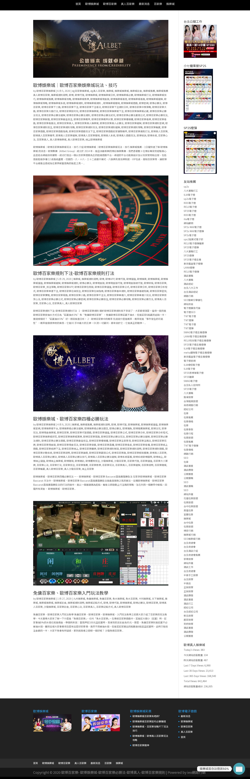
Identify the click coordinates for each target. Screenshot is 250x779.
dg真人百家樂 (97, 91)
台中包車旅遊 (191, 506)
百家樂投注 (69, 465)
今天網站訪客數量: (194, 655)
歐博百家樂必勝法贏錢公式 (130, 115)
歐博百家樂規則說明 (130, 448)
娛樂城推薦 (149, 91)
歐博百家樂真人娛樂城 (87, 123)
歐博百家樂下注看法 (90, 107)
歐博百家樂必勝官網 (75, 299)
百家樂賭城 (160, 465)
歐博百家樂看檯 (141, 444)
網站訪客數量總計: (194, 686)
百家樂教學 (95, 465)
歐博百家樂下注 (70, 107)
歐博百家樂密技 (158, 291)
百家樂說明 (147, 465)
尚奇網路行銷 (191, 405)
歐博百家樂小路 (77, 295)
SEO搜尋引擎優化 (193, 300)
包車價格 (188, 421)
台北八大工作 (191, 287)
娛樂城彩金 (136, 91)
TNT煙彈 (189, 320)
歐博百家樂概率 (82, 119)
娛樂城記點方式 (94, 602)
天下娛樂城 (158, 598)
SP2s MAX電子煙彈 (194, 231)
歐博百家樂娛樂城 (45, 91)
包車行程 (188, 433)
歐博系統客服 (125, 456)
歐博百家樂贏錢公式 (100, 452)
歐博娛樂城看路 (136, 99)
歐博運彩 (79, 461)
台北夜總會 (190, 543)
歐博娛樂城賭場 (111, 103)
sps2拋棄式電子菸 (193, 239)
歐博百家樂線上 (70, 448)
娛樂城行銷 (190, 534)
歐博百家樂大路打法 (47, 111)
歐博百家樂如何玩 (68, 111)
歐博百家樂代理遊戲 (80, 432)
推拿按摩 (188, 397)
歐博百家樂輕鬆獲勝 (138, 452)
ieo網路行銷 (196, 772)
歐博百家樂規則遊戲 (153, 448)
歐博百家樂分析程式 (157, 432)
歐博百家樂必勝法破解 (53, 115)
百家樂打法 (56, 465)
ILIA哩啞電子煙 (192, 364)
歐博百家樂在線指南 (92, 291)
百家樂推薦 (82, 465)
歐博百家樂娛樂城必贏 (137, 111)
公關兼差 (188, 474)
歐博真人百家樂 (159, 131)
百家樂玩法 (108, 465)
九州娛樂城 (79, 598)
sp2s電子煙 (190, 198)
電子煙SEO (189, 312)
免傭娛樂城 (92, 598)
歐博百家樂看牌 (142, 119)
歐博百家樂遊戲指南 (57, 131)
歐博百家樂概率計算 (102, 119)
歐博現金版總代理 (133, 283)
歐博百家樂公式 (121, 287)
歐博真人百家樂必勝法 (45, 456)
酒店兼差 (188, 465)
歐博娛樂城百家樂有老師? (146, 716)
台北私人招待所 (192, 385)
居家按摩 (188, 619)
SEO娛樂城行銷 (192, 538)
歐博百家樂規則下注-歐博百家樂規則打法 (73, 273)
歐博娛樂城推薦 (45, 99)
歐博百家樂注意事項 (120, 440)
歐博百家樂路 (119, 452)
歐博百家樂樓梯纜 (123, 119)
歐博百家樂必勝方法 (142, 299)
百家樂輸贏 (39, 469)
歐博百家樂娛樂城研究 (45, 436)
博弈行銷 (188, 530)
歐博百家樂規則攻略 (64, 127)
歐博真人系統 (108, 135)
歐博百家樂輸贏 (152, 127)
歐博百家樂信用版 (84, 287)
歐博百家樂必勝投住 (97, 299)
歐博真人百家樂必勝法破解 (102, 456)
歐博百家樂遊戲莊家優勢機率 (111, 131)
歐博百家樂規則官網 (153, 123)
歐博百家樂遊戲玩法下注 (82, 131)
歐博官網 (143, 103)
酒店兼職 (188, 275)
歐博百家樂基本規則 (115, 291)
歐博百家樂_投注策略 (44, 287)
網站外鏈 (188, 494)
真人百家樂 (128, 4)
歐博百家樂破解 (133, 123)
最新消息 (144, 4)
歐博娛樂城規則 (74, 103)
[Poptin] (239, 769)
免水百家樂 (132, 598)
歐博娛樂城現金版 (99, 99)
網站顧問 (188, 223)
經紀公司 (188, 409)
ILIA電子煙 (189, 194)
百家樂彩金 (63, 606)
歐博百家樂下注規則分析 (115, 107)
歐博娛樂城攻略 (63, 99)
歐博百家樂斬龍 (41, 119)
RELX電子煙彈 (191, 271)
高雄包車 (188, 510)
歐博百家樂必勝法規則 (78, 115)
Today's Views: (192, 649)
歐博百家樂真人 (65, 123)
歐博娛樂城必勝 (124, 95)
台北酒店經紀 (191, 292)
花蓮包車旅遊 (191, 498)
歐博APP (109, 279)
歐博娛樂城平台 (49, 428)
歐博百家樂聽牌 (88, 448)
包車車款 (188, 429)
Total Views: (191, 681)
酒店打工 (188, 603)
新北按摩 (188, 615)
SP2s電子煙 (190, 235)
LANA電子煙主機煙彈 (195, 336)
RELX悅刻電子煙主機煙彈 (197, 340)
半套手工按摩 (191, 575)
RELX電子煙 (190, 206)
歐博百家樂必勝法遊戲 (53, 440)
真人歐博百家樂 (76, 139)
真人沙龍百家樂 (72, 469)
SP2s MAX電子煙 (193, 227)
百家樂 (158, 4)
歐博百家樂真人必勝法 (112, 123)
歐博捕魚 (127, 428)
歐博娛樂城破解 (154, 99)
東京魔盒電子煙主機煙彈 (197, 356)
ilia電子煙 (189, 219)
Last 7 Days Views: (194, 665)
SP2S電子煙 (190, 211)
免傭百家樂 (105, 598)
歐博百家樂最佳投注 (61, 119)
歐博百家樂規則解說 (108, 448)
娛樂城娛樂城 (122, 91)
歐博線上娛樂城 (54, 461)
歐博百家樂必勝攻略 (120, 299)
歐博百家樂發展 (88, 444)
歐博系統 (152, 135)
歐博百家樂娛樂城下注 (112, 111)
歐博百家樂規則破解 (109, 127)
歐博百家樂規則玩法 (86, 127)
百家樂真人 (43, 139)
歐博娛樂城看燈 (119, 99)
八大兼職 (188, 279)
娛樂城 (170, 4)
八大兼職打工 (191, 190)
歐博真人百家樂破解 (66, 135)
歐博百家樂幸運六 (116, 295)
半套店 (187, 583)
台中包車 (188, 522)
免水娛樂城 (118, 598)
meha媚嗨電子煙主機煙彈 (198, 352)
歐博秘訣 (141, 135)
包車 (186, 413)
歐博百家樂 (110, 4)
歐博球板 (148, 283)
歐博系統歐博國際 (142, 456)
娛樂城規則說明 (59, 95)
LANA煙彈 (189, 267)
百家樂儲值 (146, 461)
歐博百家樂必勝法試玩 (103, 115)
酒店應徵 (188, 470)
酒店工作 (188, 567)
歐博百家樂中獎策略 (140, 107)
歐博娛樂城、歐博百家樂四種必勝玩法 (70, 418)
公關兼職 (188, 478)
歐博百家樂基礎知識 (138, 291)
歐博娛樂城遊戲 (129, 103)
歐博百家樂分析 (138, 287)
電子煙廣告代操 (192, 308)
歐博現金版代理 (114, 283)
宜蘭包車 (188, 514)
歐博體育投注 (93, 461)
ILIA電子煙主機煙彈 (194, 348)
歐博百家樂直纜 (105, 444)
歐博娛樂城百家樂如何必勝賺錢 (149, 721)
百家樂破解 (134, 465)
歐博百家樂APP (65, 287)
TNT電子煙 (190, 316)
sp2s (186, 186)
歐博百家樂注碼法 (141, 440)
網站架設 (188, 304)
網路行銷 (188, 296)
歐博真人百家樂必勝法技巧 (72, 456)
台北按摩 (188, 579)
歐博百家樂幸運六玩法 (139, 295)
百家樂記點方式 (104, 606)
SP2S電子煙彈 (191, 247)
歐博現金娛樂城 (47, 432)
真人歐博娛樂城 (58, 139)
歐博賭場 (69, 461)
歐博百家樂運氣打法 (139, 131)
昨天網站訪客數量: (194, 660)
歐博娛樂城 (92, 4)
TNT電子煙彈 (191, 445)
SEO (186, 457)
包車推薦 (188, 417)
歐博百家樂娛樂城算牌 (70, 436)
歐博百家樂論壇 (79, 452)
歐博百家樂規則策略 (132, 127)
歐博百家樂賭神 (140, 745)
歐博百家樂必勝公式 (52, 299)
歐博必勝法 (156, 103)
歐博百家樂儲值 (103, 287)
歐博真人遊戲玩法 (126, 135)
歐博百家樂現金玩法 (67, 444)
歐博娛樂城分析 (107, 95)
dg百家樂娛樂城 (80, 91)
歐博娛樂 (142, 279)
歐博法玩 (156, 428)
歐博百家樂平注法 (96, 295)
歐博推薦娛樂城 (141, 428)
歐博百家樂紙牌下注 (50, 448)
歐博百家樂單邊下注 (47, 291)
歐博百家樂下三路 (51, 107)
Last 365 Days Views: (195, 676)
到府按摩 (188, 623)
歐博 (71, 95)
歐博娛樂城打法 (142, 95)
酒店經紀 (188, 284)
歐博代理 (79, 95)
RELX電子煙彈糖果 (194, 243)
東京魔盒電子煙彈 (193, 263)
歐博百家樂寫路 (59, 295)
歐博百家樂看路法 (46, 123)
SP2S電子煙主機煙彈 (195, 344)
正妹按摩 (188, 587)
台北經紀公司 (191, 611)
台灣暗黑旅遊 (191, 401)
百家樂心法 (45, 303)
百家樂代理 (133, 461)
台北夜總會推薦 (192, 555)
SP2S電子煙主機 (192, 259)
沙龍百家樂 (120, 461)
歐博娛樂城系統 (57, 103)
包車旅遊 (188, 437)
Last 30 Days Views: (195, 670)
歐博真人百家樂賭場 (89, 135)
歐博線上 (158, 456)
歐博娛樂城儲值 (149, 424)
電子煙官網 (190, 360)
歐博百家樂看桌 (123, 444)
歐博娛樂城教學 (80, 99)
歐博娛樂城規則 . (93, 103)
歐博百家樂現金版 (46, 444)
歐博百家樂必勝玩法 (157, 115)
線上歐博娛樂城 (94, 139)
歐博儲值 (131, 279)
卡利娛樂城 (145, 598)
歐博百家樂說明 (61, 452)
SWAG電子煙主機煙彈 (195, 332)
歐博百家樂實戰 (41, 295)
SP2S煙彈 (189, 255)
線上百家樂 (88, 469)
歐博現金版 (99, 283)
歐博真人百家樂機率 (44, 135)
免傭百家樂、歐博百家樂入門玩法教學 (70, 593)
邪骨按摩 (188, 559)
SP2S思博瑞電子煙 (194, 372)
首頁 (78, 4)
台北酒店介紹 (191, 550)
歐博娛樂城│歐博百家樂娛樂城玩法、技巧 (75, 85)
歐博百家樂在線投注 (70, 291)
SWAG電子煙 (190, 381)
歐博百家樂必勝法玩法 (113, 436)
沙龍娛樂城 (107, 461)
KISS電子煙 (190, 203)
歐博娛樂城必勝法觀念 (96, 428)
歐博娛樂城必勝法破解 (71, 428)
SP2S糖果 (189, 377)
